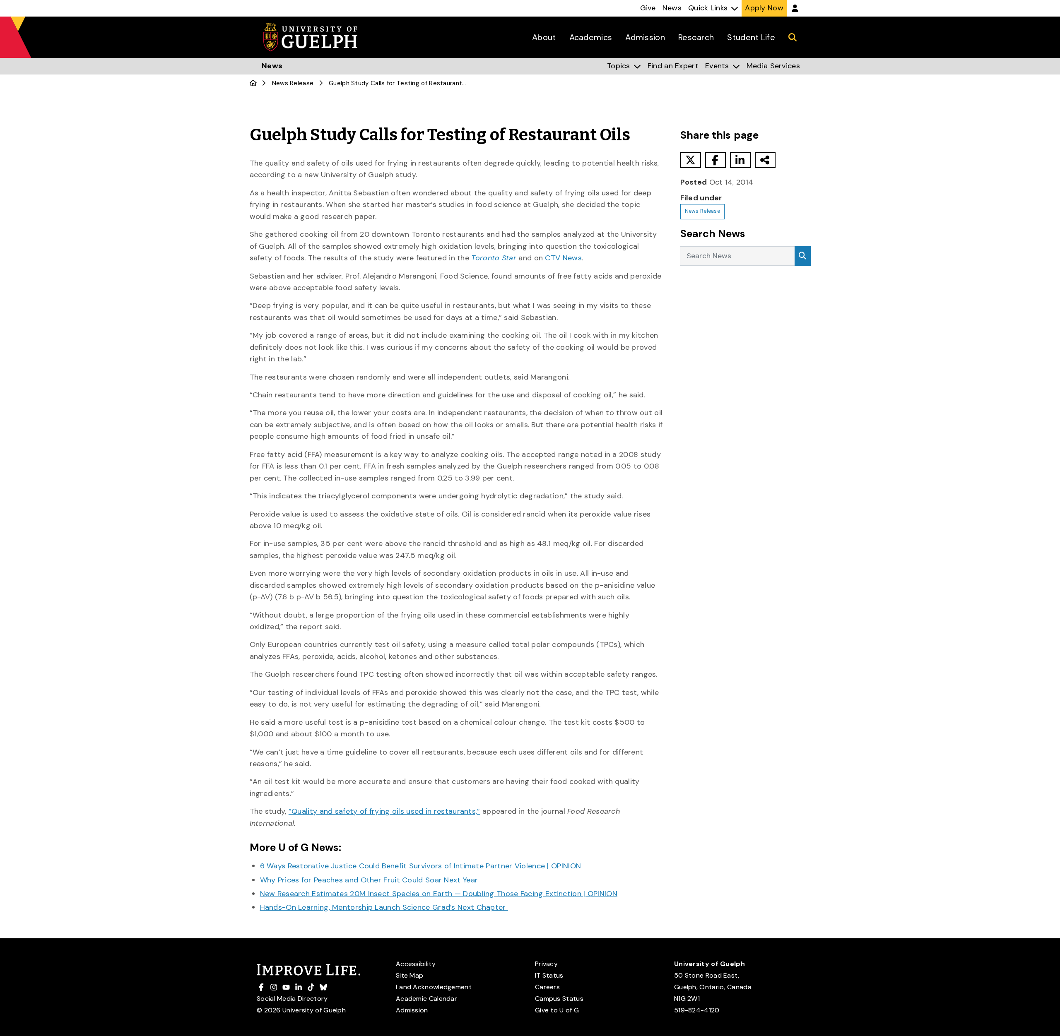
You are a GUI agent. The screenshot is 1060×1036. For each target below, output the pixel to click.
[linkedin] (740, 160)
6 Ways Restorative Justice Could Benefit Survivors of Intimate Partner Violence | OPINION (420, 866)
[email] (765, 160)
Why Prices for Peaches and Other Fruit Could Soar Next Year (369, 880)
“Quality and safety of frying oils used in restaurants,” (384, 811)
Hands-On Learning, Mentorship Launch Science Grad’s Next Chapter (384, 907)
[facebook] (715, 160)
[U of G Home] (253, 83)
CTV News (563, 258)
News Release (293, 83)
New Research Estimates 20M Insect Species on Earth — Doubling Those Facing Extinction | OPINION (439, 894)
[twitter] (690, 160)
